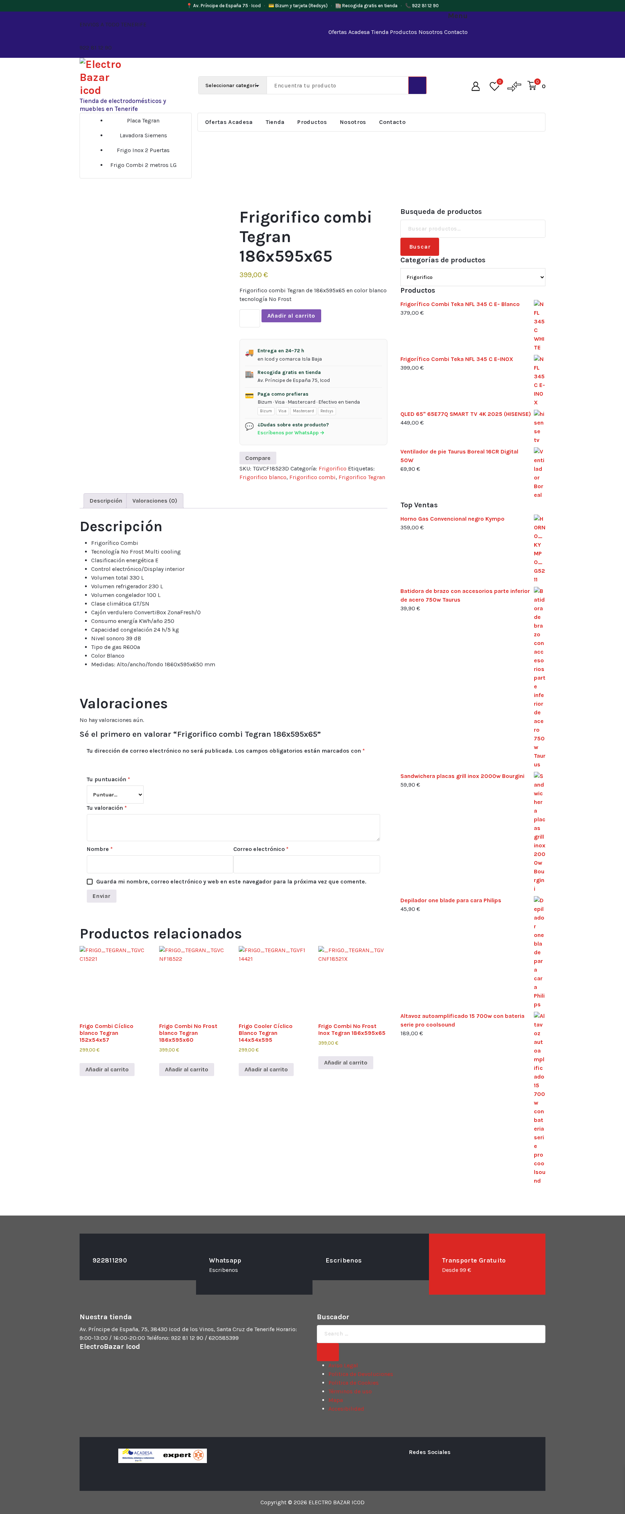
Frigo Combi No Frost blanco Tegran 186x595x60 (188, 1033)
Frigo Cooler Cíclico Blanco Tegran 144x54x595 (266, 1033)
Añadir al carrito (291, 315)
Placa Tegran (143, 120)
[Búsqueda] (328, 1352)
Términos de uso (350, 1391)
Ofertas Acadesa (349, 32)
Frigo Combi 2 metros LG (143, 165)
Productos (403, 32)
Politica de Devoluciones (360, 1374)
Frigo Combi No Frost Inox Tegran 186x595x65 (352, 1029)
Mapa (335, 1400)
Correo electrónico (261, 849)
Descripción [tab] (106, 500)
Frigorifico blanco (262, 477)
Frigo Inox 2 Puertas (143, 150)
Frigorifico (332, 468)
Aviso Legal (343, 1365)
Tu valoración (107, 807)
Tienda (379, 32)
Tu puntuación (108, 779)
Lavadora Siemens (143, 135)
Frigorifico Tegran (362, 477)
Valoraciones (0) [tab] (154, 500)
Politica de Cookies (353, 1382)
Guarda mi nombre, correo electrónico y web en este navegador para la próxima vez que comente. (231, 881)
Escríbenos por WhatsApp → (291, 433)
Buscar (420, 246)
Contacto (456, 32)
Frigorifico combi (312, 477)
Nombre (100, 849)
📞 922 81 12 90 (422, 5)
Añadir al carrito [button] (107, 1069)
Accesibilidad (346, 1408)
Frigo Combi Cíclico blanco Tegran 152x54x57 (106, 1033)
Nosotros (430, 32)
